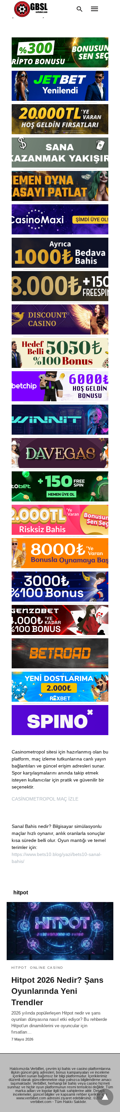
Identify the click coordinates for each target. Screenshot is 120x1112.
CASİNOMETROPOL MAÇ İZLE (45, 799)
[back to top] (105, 1097)
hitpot (19, 967)
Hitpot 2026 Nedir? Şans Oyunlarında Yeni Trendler (57, 991)
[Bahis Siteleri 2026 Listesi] (32, 8)
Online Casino (46, 967)
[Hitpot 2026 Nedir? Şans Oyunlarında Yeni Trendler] (60, 931)
